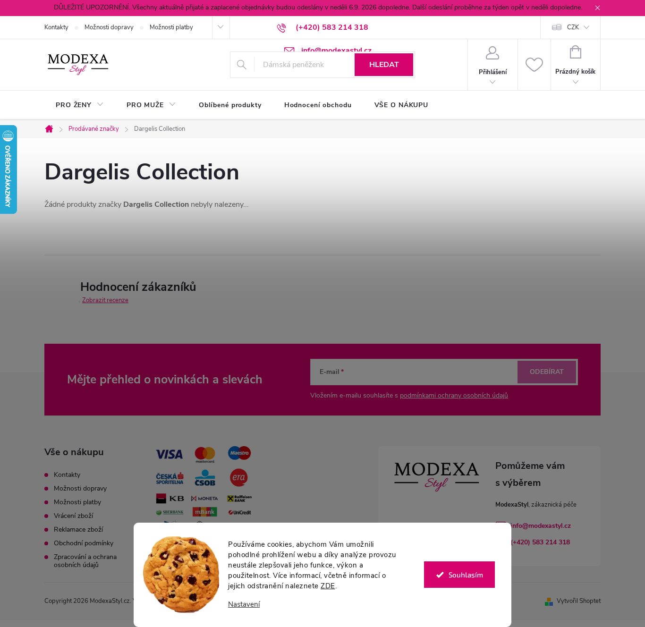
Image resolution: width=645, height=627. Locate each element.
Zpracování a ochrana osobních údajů (85, 560)
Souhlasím (466, 574)
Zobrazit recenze (105, 300)
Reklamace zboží (78, 529)
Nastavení (244, 604)
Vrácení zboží (73, 515)
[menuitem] (79, 105)
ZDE (328, 586)
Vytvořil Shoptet (579, 601)
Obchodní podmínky (83, 543)
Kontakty (56, 27)
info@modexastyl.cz (540, 525)
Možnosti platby (171, 27)
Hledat (384, 64)
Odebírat (547, 371)
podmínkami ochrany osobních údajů (454, 395)
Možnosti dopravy (109, 27)
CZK (573, 27)
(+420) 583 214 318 (540, 542)
